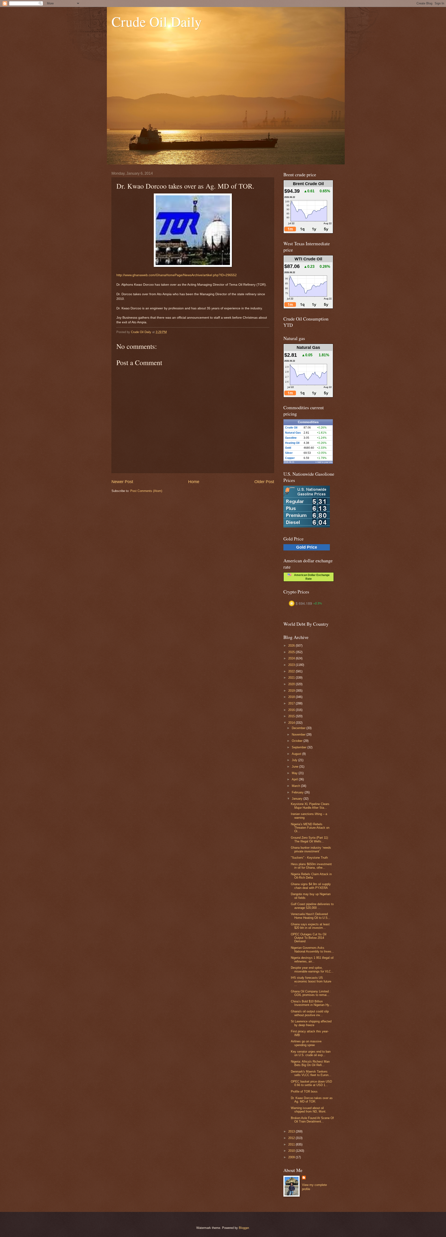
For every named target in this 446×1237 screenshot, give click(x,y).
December (299, 728)
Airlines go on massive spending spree (306, 1043)
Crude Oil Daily (157, 21)
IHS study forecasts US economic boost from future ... (311, 981)
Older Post (264, 481)
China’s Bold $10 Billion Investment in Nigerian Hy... (311, 1003)
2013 (292, 1131)
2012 (292, 1138)
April (295, 779)
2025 (292, 652)
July (295, 760)
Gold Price (306, 547)
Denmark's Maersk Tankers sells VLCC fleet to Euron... (311, 1073)
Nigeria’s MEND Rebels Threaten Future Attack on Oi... (310, 827)
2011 (292, 1144)
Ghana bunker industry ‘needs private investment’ (311, 849)
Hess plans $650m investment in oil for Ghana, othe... (311, 865)
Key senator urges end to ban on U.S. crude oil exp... (311, 1053)
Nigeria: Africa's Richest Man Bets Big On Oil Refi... (310, 1063)
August (297, 754)
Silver (289, 453)
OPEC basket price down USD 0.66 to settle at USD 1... (311, 1083)
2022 (292, 671)
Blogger (244, 1228)
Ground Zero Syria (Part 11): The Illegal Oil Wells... (310, 839)
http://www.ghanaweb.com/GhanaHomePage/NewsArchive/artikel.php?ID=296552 (176, 275)
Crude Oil (291, 427)
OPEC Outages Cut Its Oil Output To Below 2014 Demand (308, 938)
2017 (292, 703)
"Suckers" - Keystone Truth (309, 857)
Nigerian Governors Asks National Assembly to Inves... (312, 949)
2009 (292, 1157)
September (299, 747)
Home (193, 481)
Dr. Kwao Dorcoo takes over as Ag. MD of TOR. (312, 1099)
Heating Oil (292, 443)
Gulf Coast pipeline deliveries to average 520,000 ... (312, 905)
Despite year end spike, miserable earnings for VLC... (312, 969)
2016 (292, 710)
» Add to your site (324, 462)
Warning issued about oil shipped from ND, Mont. (308, 1109)
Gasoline (291, 437)
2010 (292, 1150)
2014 (292, 722)
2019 (292, 690)
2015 (292, 716)
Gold (288, 447)
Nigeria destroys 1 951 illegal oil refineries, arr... (312, 959)
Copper (290, 458)
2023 (292, 665)
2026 (292, 645)
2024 (292, 658)
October (297, 741)
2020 (292, 684)
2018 (292, 697)
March (296, 786)
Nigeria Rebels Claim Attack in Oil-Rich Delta (311, 875)
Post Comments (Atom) (146, 491)
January (297, 798)
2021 (292, 677)
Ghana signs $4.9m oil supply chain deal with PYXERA (311, 885)
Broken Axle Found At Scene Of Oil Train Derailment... (312, 1119)
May (295, 773)
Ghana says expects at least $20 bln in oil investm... (310, 926)
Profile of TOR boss (304, 1091)
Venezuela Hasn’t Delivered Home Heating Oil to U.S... (310, 915)
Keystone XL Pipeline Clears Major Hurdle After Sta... (310, 805)
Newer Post (122, 481)
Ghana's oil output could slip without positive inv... (310, 1013)
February (298, 792)
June (295, 766)
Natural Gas (293, 432)
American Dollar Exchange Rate (310, 576)
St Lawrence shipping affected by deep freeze (311, 1023)
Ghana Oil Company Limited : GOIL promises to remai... (311, 993)
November (299, 734)
